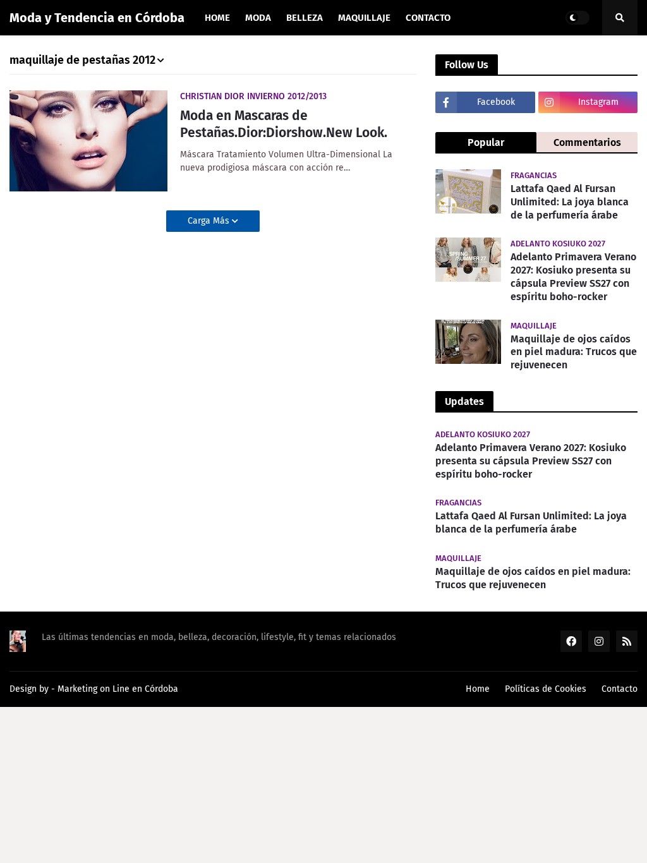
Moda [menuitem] (258, 17)
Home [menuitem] (217, 17)
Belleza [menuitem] (304, 17)
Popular (486, 142)
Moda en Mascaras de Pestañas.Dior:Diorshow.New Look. (283, 124)
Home (478, 689)
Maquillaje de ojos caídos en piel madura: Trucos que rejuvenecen (574, 352)
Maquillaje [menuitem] (364, 17)
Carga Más (210, 220)
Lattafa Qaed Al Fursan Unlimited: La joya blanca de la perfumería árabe (570, 202)
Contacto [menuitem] (428, 17)
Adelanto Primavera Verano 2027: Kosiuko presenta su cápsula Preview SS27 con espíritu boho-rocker (573, 276)
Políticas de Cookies (545, 689)
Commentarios (587, 142)
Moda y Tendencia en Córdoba (96, 17)
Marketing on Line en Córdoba (117, 689)
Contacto (620, 689)
